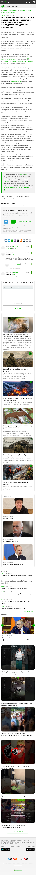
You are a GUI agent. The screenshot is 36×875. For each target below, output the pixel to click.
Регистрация (18, 303)
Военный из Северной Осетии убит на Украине (15, 370)
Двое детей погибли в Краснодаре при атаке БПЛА (15, 602)
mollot (14, 253)
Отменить (18, 308)
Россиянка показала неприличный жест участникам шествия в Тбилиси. (14, 826)
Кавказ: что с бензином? (10, 10)
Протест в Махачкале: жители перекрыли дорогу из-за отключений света (17, 704)
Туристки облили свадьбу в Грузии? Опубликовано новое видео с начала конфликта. (17, 734)
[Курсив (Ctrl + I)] (8, 287)
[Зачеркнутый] (14, 287)
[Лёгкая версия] (8, 2)
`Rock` (18, 264)
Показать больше (18, 831)
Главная (3, 12)
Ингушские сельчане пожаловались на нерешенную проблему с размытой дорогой (17, 335)
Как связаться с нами (15, 846)
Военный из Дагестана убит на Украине (16, 455)
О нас (2, 846)
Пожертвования (31, 846)
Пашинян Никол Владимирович (13, 564)
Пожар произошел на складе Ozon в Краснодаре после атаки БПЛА (17, 595)
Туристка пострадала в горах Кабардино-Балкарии (16, 483)
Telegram (6, 181)
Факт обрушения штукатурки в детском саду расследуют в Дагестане (17, 427)
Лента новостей (11, 12)
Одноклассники (27, 187)
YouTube (6, 190)
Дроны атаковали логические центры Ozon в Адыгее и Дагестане (17, 399)
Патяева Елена (8, 518)
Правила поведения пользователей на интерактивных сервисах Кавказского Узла (18, 864)
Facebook (6, 187)
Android (22, 174)
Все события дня (29, 611)
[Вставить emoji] (19, 287)
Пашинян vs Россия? (26, 10)
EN (5, 1)
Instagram (12, 187)
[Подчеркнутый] (11, 287)
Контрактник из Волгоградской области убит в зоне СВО (16, 582)
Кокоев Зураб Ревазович (11, 541)
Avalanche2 (15, 272)
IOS (26, 174)
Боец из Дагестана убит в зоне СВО (13, 609)
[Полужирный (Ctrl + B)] (4, 287)
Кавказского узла (16, 81)
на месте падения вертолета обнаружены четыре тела (18, 61)
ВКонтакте (19, 187)
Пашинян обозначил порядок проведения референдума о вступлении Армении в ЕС (15, 639)
